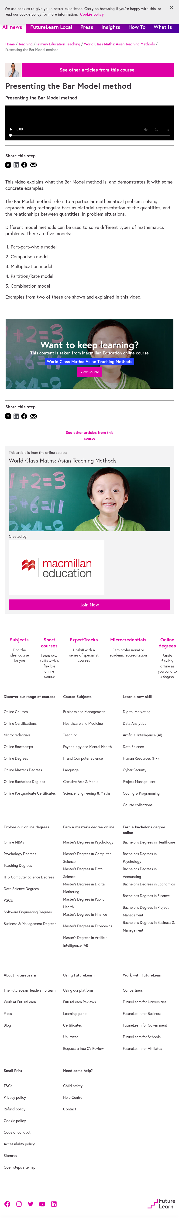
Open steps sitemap (19, 1167)
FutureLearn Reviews (79, 1002)
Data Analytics (134, 723)
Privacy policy (15, 1097)
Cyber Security (134, 770)
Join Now (89, 605)
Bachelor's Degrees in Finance (146, 895)
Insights (110, 27)
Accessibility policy (19, 1144)
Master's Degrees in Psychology (88, 842)
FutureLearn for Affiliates (142, 1048)
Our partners (133, 990)
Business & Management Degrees (30, 923)
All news (12, 27)
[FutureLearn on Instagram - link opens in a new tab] (19, 1203)
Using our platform (78, 990)
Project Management (139, 781)
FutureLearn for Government (145, 1025)
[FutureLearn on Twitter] (30, 1203)
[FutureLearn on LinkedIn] (54, 1203)
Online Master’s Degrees (23, 770)
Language (71, 770)
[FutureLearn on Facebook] (8, 1203)
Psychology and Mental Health (87, 746)
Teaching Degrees (18, 865)
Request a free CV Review (83, 1048)
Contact (69, 1109)
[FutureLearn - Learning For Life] (161, 1203)
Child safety (73, 1085)
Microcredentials (17, 735)
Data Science (133, 746)
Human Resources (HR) (141, 758)
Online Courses (16, 711)
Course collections (137, 805)
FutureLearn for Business (142, 1013)
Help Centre (72, 1097)
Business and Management (84, 711)
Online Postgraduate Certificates (30, 793)
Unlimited (71, 1036)
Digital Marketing (137, 711)
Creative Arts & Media (80, 781)
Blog (7, 1025)
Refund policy (14, 1109)
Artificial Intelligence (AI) (142, 735)
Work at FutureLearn (20, 1002)
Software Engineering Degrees (28, 912)
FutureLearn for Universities (144, 1002)
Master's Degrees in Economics (87, 926)
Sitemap (10, 1155)
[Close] (171, 7)
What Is (163, 27)
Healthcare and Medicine (83, 723)
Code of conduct (17, 1132)
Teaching (25, 44)
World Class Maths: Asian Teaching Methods (119, 44)
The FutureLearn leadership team (29, 990)
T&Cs (8, 1085)
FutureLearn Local (51, 27)
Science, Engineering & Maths (86, 793)
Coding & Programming (141, 793)
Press (86, 27)
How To (136, 27)
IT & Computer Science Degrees (29, 877)
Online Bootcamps (18, 746)
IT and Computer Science (83, 758)
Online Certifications (20, 723)
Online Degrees (16, 758)
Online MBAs (14, 842)
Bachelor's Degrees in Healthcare (149, 842)
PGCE (8, 900)
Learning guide (74, 1013)
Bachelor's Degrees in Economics (149, 884)
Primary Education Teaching (58, 44)
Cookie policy (15, 1120)
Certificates (72, 1025)
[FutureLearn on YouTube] (42, 1203)
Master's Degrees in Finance (85, 914)
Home (10, 44)
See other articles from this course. (98, 70)
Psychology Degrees (20, 853)
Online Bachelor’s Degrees (24, 781)
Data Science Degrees (21, 888)
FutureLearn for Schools (142, 1036)
